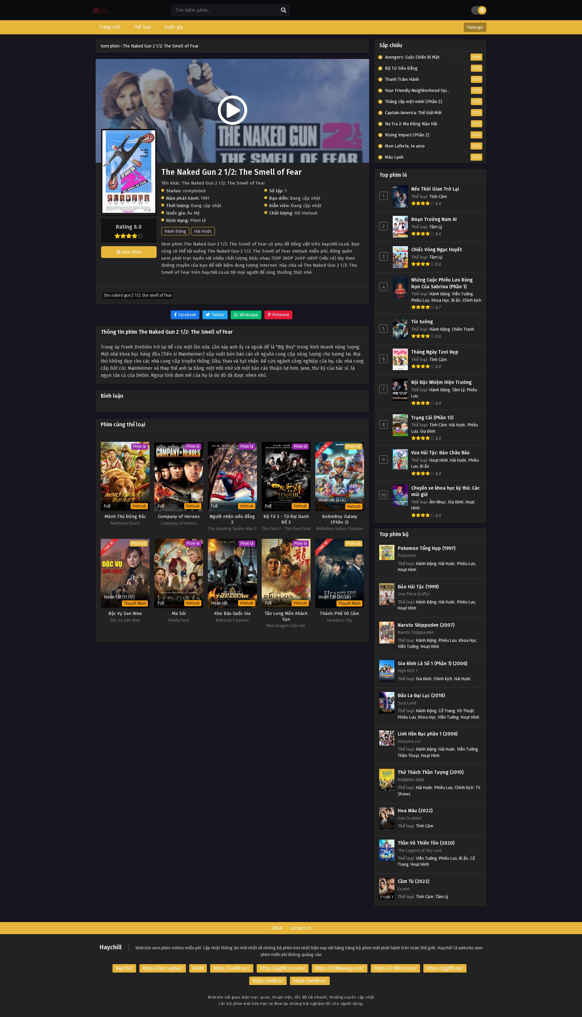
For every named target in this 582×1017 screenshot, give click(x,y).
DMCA (276, 927)
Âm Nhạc (437, 501)
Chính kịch (471, 300)
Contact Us (300, 927)
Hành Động (175, 231)
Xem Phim (131, 252)
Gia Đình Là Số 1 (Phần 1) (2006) (432, 663)
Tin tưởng (422, 322)
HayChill (124, 968)
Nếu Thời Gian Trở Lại (435, 189)
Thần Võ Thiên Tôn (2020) (426, 843)
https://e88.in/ (268, 981)
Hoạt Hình (438, 460)
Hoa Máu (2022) (415, 811)
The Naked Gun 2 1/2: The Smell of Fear (138, 295)
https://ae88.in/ (310, 981)
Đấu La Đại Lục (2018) (421, 695)
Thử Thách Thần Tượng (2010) (430, 772)
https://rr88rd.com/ (395, 968)
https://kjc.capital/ (162, 968)
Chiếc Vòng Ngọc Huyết (436, 250)
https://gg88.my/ (444, 968)
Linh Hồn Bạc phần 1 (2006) (427, 734)
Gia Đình (427, 431)
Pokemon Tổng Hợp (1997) (426, 548)
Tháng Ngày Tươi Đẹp (434, 352)
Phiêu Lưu (420, 300)
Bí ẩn (455, 300)
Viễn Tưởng (462, 293)
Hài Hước (203, 231)
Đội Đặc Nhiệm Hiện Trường (441, 382)
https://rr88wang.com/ (339, 968)
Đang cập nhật (305, 198)
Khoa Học (440, 300)
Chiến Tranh (463, 329)
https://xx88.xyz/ (231, 968)
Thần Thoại (408, 755)
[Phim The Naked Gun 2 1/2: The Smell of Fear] (100, 15)
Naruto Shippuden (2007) (426, 625)
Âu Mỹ (193, 213)
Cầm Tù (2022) (413, 881)
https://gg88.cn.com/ (282, 968)
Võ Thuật (465, 710)
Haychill (111, 947)
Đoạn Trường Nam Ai (434, 219)
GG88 (198, 968)
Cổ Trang (447, 710)
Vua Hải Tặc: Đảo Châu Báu (440, 453)
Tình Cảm (438, 196)
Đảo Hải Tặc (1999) (418, 587)
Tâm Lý (435, 226)
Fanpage (475, 27)
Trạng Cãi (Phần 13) (432, 418)
